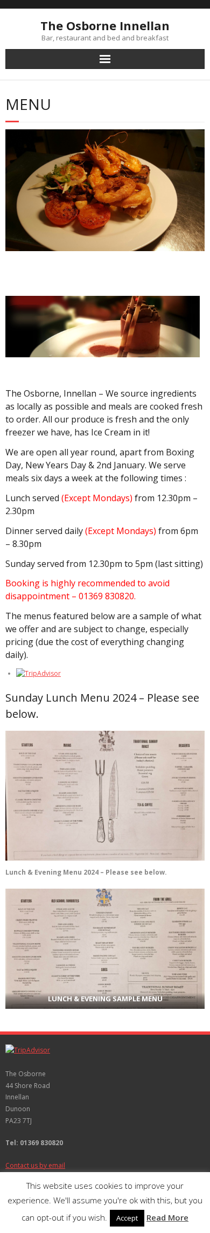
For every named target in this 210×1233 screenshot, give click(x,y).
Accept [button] (127, 1218)
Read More (167, 1217)
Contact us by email (35, 1165)
